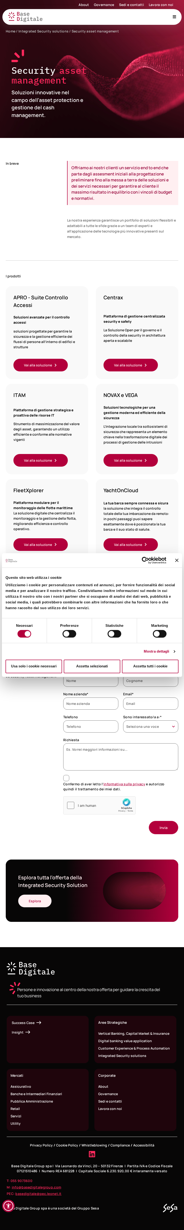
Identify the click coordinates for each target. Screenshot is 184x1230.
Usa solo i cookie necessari (34, 666)
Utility (16, 1123)
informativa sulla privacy (124, 784)
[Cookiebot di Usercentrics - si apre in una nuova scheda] (145, 560)
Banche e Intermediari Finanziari (36, 1094)
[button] (8, 1206)
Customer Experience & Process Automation (134, 1048)
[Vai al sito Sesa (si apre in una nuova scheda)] (170, 1208)
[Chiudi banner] (176, 560)
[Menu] (174, 17)
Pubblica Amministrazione (32, 1101)
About (84, 4)
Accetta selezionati (92, 666)
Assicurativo (21, 1086)
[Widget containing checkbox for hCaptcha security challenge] (99, 805)
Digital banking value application (125, 1041)
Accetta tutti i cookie (150, 666)
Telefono (70, 717)
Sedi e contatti (131, 4)
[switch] (69, 634)
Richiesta (71, 740)
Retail (15, 1108)
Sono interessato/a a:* (142, 717)
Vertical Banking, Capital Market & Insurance (133, 1033)
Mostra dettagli (156, 651)
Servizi (16, 1116)
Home (10, 31)
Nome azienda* (75, 694)
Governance (104, 4)
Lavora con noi (161, 4)
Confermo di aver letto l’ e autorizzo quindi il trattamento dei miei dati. (113, 786)
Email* (128, 694)
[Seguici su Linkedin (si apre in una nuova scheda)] (92, 1154)
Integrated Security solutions (43, 31)
